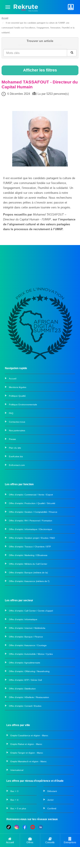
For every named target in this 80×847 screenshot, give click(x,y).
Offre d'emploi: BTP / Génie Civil (25, 680)
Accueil (5, 18)
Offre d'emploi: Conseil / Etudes (25, 706)
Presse (12, 439)
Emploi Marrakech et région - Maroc (28, 761)
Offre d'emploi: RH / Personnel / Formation (30, 520)
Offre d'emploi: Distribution (22, 688)
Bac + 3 (14, 791)
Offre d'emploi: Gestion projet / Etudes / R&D (32, 538)
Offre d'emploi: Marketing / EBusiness (28, 555)
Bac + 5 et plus (18, 808)
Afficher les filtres (40, 70)
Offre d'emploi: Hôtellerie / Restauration (29, 697)
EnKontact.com (17, 465)
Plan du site (15, 448)
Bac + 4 (14, 800)
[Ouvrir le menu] (7, 7)
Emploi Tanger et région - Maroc (26, 753)
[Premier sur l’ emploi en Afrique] (25, 7)
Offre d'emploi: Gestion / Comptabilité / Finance (33, 512)
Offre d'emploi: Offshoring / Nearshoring (29, 671)
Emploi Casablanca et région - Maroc (29, 735)
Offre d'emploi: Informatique (23, 619)
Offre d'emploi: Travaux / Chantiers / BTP (30, 546)
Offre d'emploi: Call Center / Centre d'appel (31, 611)
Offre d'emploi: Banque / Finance (26, 636)
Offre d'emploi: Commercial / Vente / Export (31, 494)
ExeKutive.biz (16, 456)
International (16, 770)
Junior (50, 800)
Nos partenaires (17, 430)
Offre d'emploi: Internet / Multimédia (27, 628)
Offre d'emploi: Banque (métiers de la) (28, 572)
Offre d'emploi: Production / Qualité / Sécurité (32, 503)
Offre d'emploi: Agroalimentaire (24, 662)
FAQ (11, 413)
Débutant (52, 791)
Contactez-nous (17, 422)
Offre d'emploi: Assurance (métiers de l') (29, 581)
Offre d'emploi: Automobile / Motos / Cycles (31, 654)
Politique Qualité (17, 396)
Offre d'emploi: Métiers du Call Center (28, 564)
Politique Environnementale (23, 404)
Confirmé (51, 808)
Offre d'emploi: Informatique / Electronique (30, 529)
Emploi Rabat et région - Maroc (26, 744)
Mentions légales (17, 387)
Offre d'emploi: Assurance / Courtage (28, 645)
